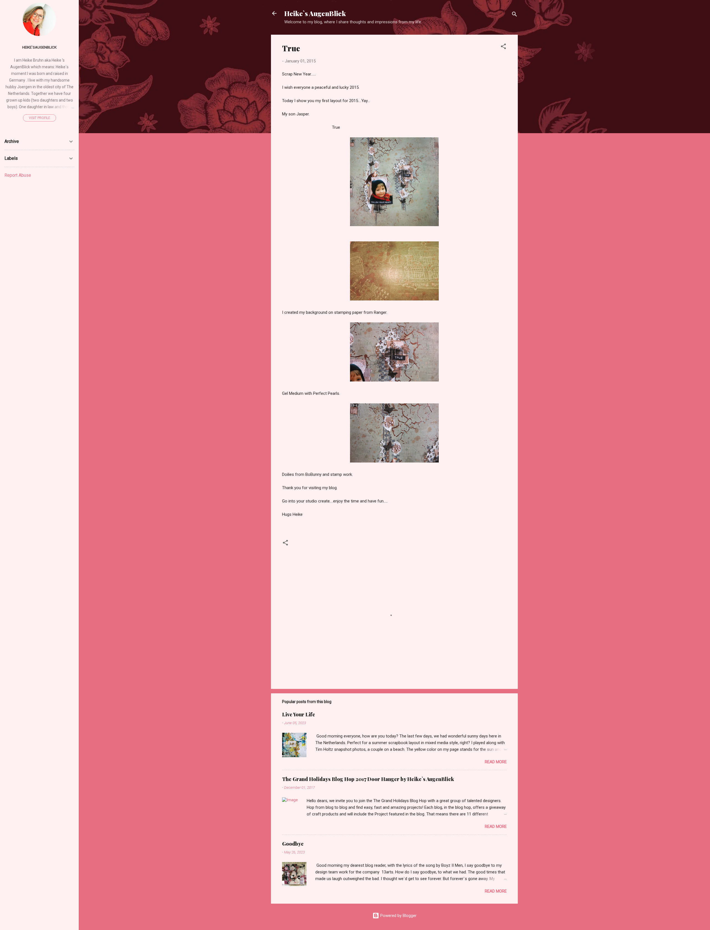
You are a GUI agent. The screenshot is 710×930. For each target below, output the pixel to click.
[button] (503, 47)
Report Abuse (17, 175)
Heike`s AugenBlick (315, 13)
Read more (496, 761)
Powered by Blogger (398, 915)
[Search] (514, 15)
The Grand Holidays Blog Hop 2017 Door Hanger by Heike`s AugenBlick (368, 779)
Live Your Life (298, 714)
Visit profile (39, 118)
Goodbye (293, 843)
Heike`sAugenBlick (39, 47)
